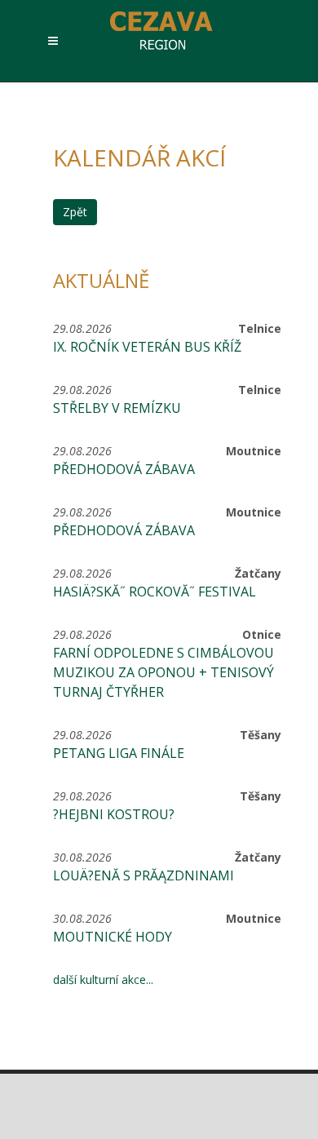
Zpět (75, 211)
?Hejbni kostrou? (113, 814)
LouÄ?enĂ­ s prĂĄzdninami (143, 875)
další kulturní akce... (103, 979)
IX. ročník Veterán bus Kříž (147, 347)
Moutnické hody (112, 937)
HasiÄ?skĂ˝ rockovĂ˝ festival (154, 592)
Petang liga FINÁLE (118, 753)
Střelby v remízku (117, 408)
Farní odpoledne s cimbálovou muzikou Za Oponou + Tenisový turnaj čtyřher (163, 672)
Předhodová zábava (124, 469)
